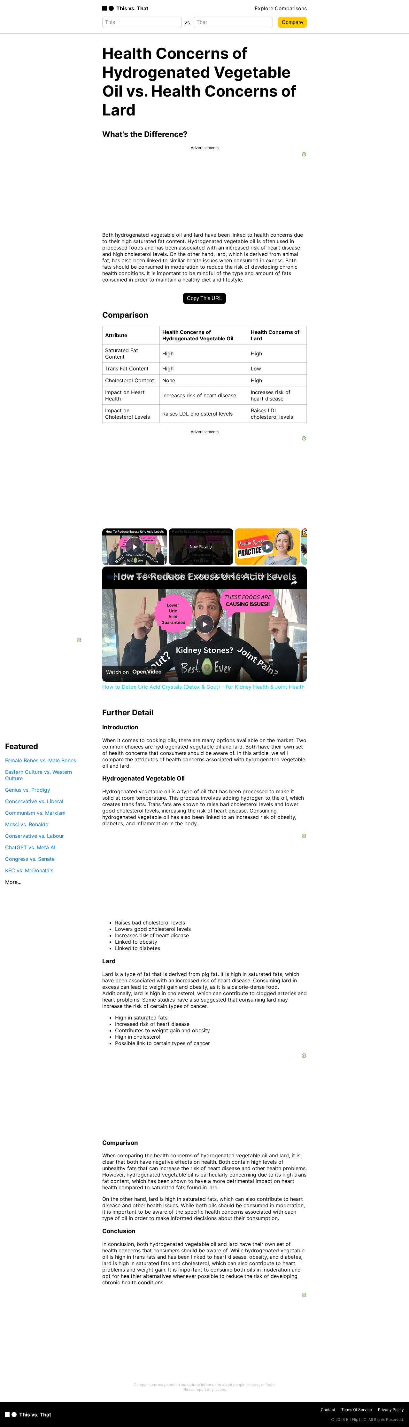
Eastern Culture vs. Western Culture (38, 775)
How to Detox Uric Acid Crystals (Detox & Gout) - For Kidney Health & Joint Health (203, 575)
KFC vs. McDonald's (29, 870)
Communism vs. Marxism (35, 813)
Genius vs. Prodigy (27, 790)
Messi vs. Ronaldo (27, 824)
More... (13, 882)
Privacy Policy (391, 1409)
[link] (112, 576)
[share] (294, 582)
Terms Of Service (356, 1409)
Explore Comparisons (281, 8)
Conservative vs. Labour (34, 836)
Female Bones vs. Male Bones (40, 760)
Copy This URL (204, 298)
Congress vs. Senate (30, 859)
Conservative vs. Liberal (34, 801)
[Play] (267, 546)
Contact (328, 1409)
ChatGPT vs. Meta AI (30, 847)
